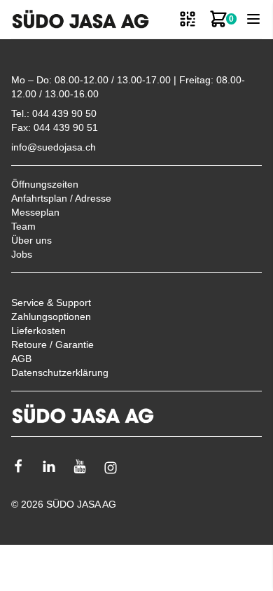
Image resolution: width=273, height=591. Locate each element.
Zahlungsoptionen (51, 316)
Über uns (31, 240)
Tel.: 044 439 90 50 (54, 113)
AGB (21, 358)
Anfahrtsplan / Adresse (61, 198)
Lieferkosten (38, 330)
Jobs (21, 254)
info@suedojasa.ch (53, 147)
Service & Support (51, 302)
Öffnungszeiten (44, 184)
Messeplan (35, 212)
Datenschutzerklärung (59, 372)
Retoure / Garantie (52, 344)
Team (23, 226)
